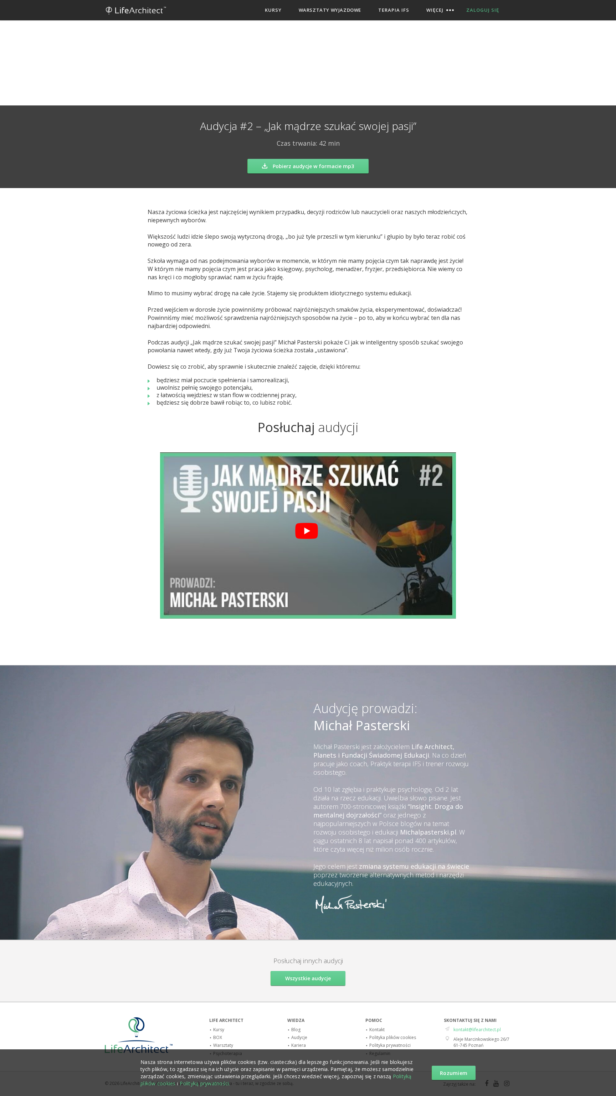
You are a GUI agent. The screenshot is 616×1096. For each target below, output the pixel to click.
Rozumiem (453, 1073)
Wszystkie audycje (308, 978)
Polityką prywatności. (205, 1083)
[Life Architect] (136, 17)
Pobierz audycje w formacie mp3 (313, 166)
